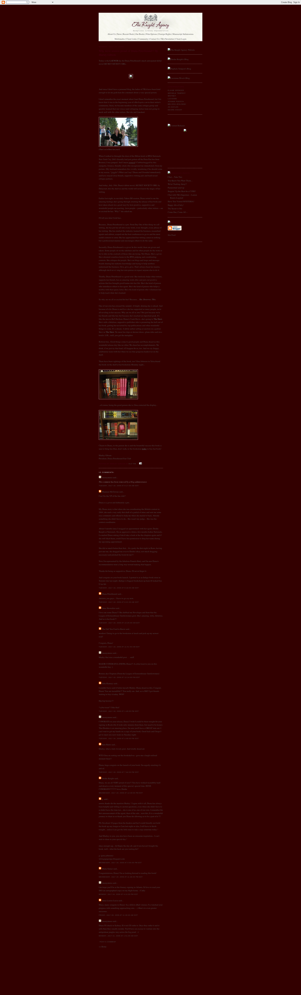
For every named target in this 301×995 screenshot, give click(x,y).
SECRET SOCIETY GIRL (115, 63)
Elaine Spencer (176, 90)
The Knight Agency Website (183, 49)
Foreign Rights (164, 34)
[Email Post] (140, 463)
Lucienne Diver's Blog (180, 78)
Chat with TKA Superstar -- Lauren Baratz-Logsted (182, 196)
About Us (112, 34)
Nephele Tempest (177, 93)
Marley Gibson (105, 455)
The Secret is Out (175, 208)
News (119, 34)
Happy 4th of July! (176, 205)
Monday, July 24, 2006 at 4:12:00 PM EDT (118, 894)
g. (102, 799)
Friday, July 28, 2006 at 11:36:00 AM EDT (118, 915)
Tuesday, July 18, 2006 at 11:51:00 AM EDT (119, 647)
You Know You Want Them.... (180, 180)
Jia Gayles (173, 107)
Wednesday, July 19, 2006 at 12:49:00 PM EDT (121, 793)
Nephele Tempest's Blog (181, 68)
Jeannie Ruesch (176, 101)
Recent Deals (128, 34)
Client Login (180, 38)
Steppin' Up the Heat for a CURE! (182, 191)
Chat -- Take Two (175, 177)
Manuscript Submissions (183, 34)
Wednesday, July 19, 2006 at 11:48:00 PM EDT (121, 877)
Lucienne (172, 99)
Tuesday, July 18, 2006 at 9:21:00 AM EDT (119, 602)
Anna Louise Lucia (110, 900)
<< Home (102, 946)
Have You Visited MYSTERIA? (181, 201)
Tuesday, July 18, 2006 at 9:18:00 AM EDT (119, 588)
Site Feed (172, 235)
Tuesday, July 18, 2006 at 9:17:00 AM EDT (119, 486)
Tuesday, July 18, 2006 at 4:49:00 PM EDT (119, 738)
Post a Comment (108, 942)
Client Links (131, 38)
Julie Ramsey (107, 683)
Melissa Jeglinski (177, 104)
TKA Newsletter (167, 38)
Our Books (140, 34)
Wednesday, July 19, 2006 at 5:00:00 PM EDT (120, 862)
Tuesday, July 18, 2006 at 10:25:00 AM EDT (119, 623)
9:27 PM (132, 464)
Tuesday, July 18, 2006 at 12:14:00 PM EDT (119, 677)
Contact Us (154, 38)
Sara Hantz (106, 744)
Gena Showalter (108, 608)
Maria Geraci (107, 868)
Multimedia (120, 38)
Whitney (172, 96)
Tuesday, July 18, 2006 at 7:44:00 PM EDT (119, 772)
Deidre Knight (108, 778)
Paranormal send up (176, 187)
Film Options (151, 34)
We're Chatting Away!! (177, 184)
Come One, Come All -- (177, 212)
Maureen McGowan (110, 491)
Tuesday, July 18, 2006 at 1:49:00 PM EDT (119, 711)
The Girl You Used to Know (113, 629)
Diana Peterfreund (109, 593)
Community (143, 38)
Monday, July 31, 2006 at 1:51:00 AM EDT (118, 936)
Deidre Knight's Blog (180, 59)
